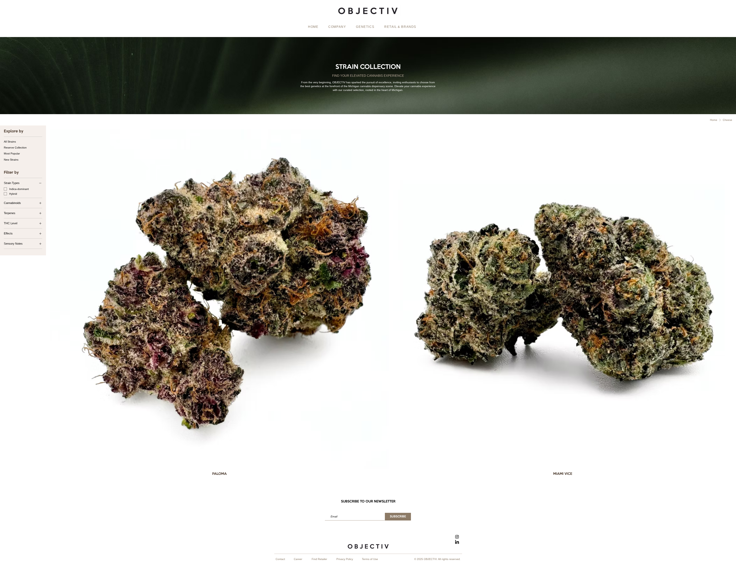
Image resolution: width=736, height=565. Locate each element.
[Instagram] (457, 536)
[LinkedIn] (457, 542)
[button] (337, 27)
